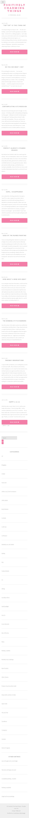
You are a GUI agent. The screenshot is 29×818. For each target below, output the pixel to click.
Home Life (4, 482)
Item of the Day (5, 633)
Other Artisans (5, 677)
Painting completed (6, 787)
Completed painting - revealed (9, 778)
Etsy (2, 562)
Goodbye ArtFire (6, 597)
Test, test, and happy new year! (9, 770)
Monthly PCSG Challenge (7, 659)
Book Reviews (5, 509)
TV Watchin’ (4, 730)
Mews (3, 641)
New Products (5, 668)
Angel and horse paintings (8, 796)
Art (2, 456)
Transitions (4, 721)
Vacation (4, 739)
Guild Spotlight (5, 606)
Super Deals (4, 703)
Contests (4, 518)
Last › (8, 425)
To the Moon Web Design (19, 813)
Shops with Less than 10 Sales (9, 695)
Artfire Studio (5, 500)
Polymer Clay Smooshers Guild (9, 686)
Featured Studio (5, 571)
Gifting (3, 588)
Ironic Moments (5, 624)
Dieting (3, 553)
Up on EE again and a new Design (10, 761)
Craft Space (4, 535)
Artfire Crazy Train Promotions (9, 491)
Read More (14, 52)
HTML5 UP (18, 811)
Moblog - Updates (6, 650)
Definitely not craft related (8, 544)
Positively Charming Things (15, 8)
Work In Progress (6, 748)
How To (3, 615)
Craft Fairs (4, 527)
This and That (5, 712)
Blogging (4, 465)
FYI (2, 580)
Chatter (3, 474)
